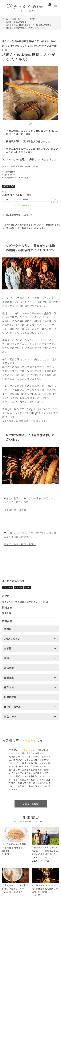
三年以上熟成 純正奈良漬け (20, 544)
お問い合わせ (10, 171)
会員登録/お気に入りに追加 (16, 177)
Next (53, 90)
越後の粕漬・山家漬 (15, 510)
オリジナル (7, 587)
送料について (10, 174)
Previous (7, 90)
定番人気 (18, 587)
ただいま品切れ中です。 (21, 205)
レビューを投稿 (31, 803)
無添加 (27, 587)
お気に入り (54, 202)
